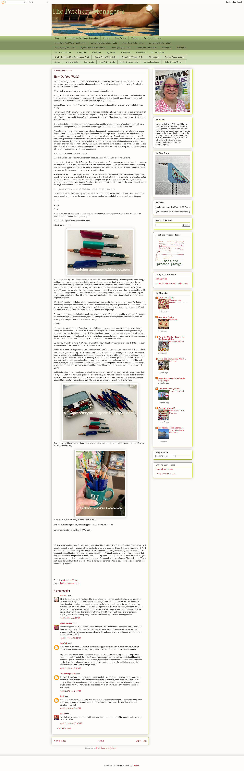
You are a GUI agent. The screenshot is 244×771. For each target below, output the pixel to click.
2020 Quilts (181, 48)
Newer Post (60, 741)
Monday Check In (176, 341)
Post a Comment (64, 728)
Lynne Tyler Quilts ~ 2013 (159, 43)
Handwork (173, 319)
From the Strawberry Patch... (172, 359)
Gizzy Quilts (154, 57)
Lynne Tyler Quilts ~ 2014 (65, 48)
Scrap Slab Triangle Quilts (132, 57)
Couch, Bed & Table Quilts (105, 57)
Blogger (136, 765)
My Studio (111, 52)
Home (57, 38)
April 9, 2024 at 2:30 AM (70, 618)
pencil (77, 583)
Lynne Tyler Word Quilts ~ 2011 (104, 43)
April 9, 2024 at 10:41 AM (70, 668)
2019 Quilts (166, 48)
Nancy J (63, 596)
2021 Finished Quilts (63, 52)
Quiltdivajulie (66, 623)
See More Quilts (166, 317)
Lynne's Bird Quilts (107, 62)
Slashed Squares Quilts (174, 57)
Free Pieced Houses (152, 38)
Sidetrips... (173, 361)
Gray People (163, 381)
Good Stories (120, 38)
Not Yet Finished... (151, 62)
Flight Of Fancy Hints (129, 62)
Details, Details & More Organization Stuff (72, 57)
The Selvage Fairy (68, 674)
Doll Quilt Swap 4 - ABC (165, 474)
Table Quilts (89, 62)
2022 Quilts (81, 52)
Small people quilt (176, 391)
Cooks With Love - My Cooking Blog (171, 283)
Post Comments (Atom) (106, 748)
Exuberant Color (166, 298)
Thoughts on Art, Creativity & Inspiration (81, 38)
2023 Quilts (96, 52)
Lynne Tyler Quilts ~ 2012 (132, 43)
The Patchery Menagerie (88, 11)
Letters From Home (164, 469)
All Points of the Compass (171, 428)
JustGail (63, 643)
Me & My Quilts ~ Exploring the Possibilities (171, 338)
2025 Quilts (140, 52)
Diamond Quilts (72, 62)
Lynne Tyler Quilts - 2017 (121, 48)
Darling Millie (161, 279)
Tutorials (135, 38)
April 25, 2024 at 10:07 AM (71, 723)
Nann (62, 714)
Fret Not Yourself (166, 408)
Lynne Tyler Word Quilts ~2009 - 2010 (70, 43)
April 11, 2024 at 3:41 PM (70, 708)
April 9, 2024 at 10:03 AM (70, 638)
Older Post (141, 741)
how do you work (67, 583)
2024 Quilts (125, 52)
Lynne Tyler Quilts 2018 (146, 48)
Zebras (57, 62)
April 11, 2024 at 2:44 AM (70, 691)
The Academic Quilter (168, 388)
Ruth (62, 696)
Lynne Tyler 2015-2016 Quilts (93, 48)
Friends (106, 38)
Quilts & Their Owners (174, 62)
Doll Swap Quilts (157, 52)
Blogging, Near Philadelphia (171, 378)
